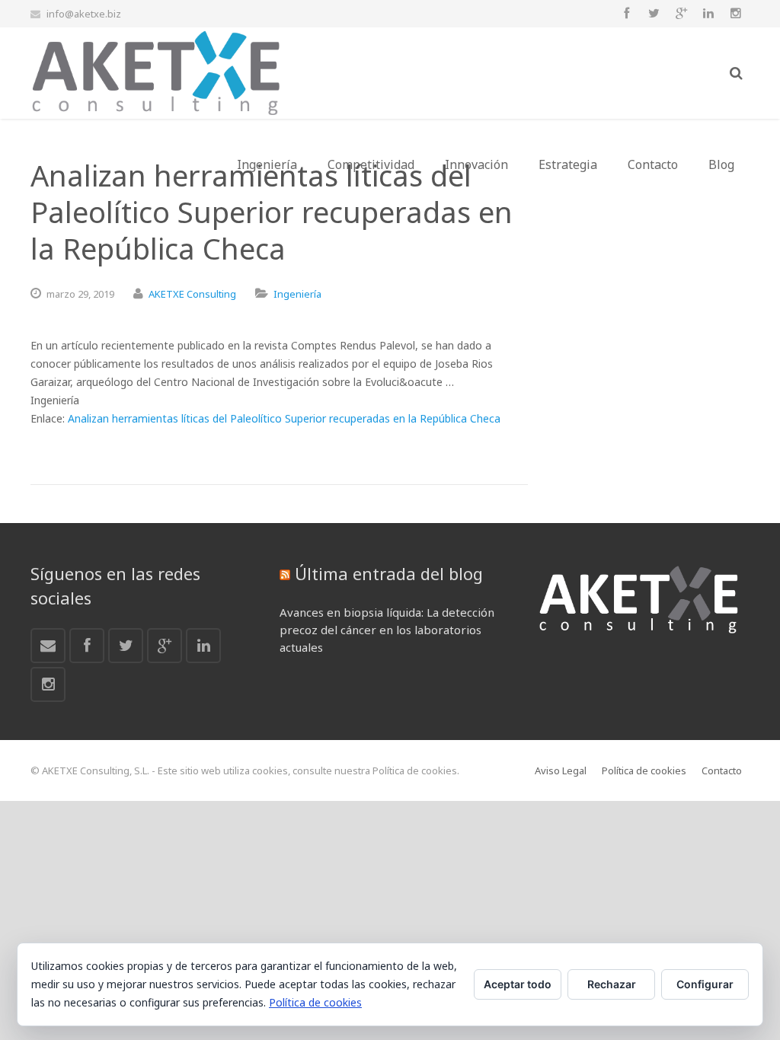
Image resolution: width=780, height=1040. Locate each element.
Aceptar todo (517, 984)
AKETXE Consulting (192, 294)
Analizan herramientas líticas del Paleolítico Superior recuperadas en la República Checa (284, 418)
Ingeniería (297, 294)
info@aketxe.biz (83, 14)
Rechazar (611, 984)
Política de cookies (315, 1002)
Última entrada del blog (389, 573)
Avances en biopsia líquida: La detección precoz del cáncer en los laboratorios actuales (387, 630)
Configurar (705, 984)
